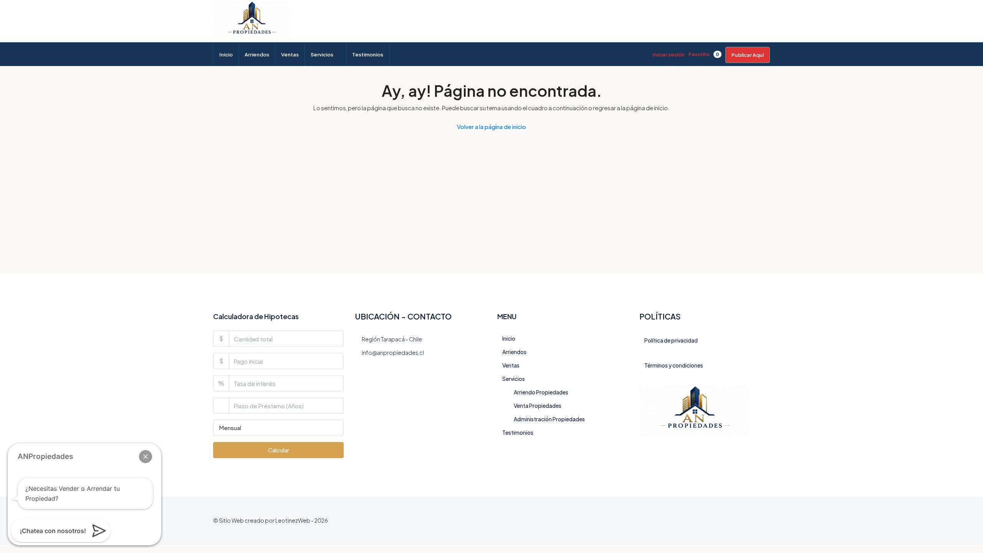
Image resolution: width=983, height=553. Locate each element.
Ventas (290, 54)
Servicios (322, 54)
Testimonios (367, 54)
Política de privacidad (671, 340)
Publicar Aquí (747, 55)
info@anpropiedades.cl (393, 352)
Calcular (278, 450)
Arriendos (257, 54)
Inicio (226, 54)
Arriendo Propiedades (541, 392)
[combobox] (278, 428)
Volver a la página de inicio (491, 126)
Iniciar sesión (668, 54)
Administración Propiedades (549, 419)
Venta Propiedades (537, 405)
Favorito (703, 54)
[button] (145, 456)
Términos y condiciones (673, 365)
